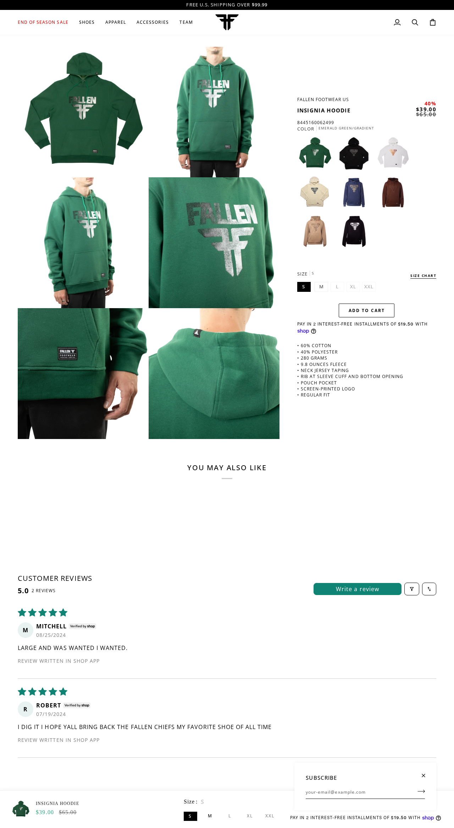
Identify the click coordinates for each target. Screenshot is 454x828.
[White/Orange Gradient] (394, 155)
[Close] (426, 772)
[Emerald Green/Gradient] (316, 155)
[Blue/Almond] (355, 194)
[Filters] (411, 589)
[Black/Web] (354, 233)
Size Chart (423, 275)
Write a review (357, 589)
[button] (46, 22)
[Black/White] (355, 155)
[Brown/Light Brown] (394, 194)
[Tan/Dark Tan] (316, 233)
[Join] (419, 791)
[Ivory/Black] (316, 194)
